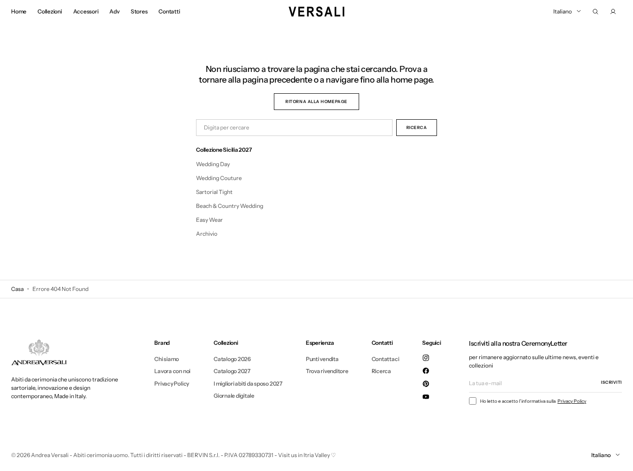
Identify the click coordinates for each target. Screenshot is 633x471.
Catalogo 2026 (232, 359)
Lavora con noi (172, 371)
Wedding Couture (219, 177)
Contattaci (385, 359)
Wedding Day (213, 164)
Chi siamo (166, 359)
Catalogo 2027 (232, 371)
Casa (17, 288)
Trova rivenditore (327, 371)
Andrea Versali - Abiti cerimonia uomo (79, 455)
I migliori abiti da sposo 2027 (248, 383)
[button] (595, 11)
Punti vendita (322, 359)
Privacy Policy (171, 383)
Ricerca (381, 371)
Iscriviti (611, 382)
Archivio (206, 233)
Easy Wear (209, 219)
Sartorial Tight (214, 191)
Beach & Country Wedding (229, 205)
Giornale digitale (234, 395)
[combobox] (294, 127)
